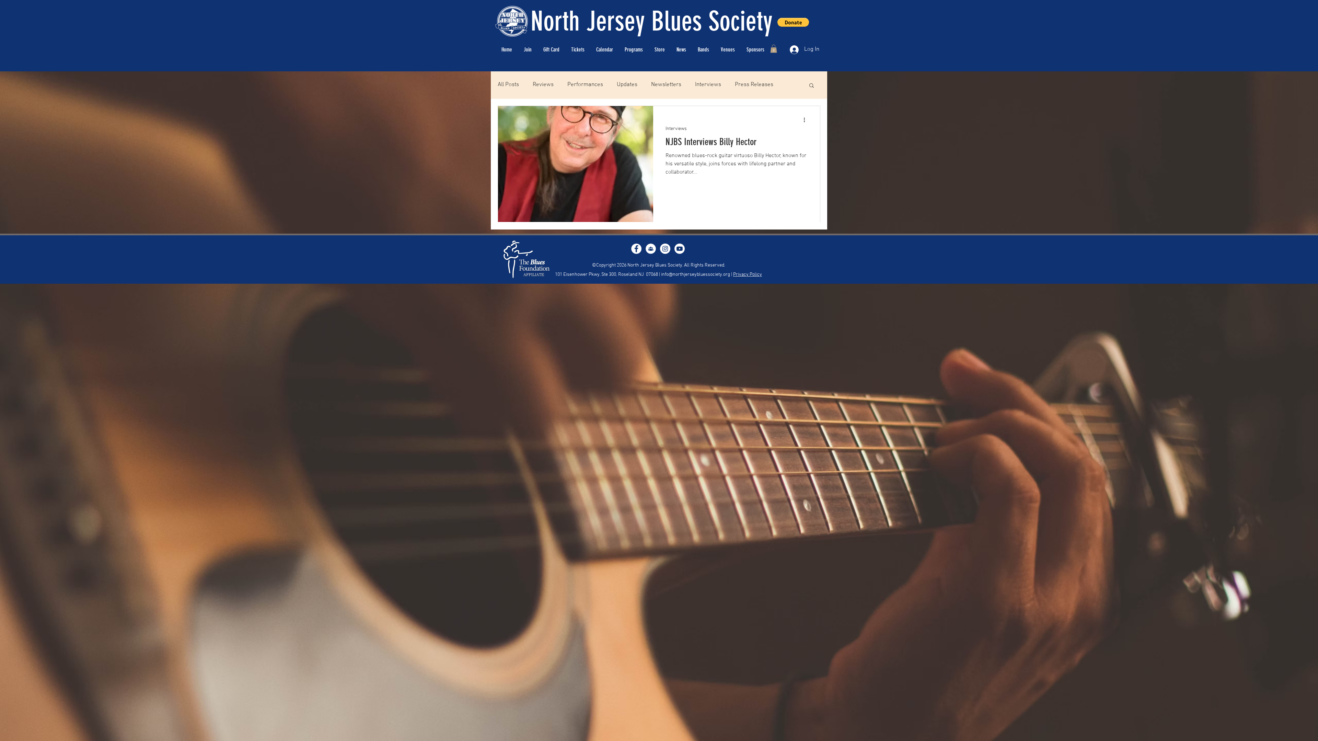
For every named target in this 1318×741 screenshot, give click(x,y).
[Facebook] (636, 249)
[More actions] (806, 120)
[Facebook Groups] (651, 249)
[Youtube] (679, 249)
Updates (627, 84)
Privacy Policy (747, 275)
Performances (585, 84)
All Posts (508, 84)
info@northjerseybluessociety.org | (697, 275)
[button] (773, 49)
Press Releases (754, 84)
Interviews (708, 84)
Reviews (543, 84)
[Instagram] (665, 249)
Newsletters (666, 84)
